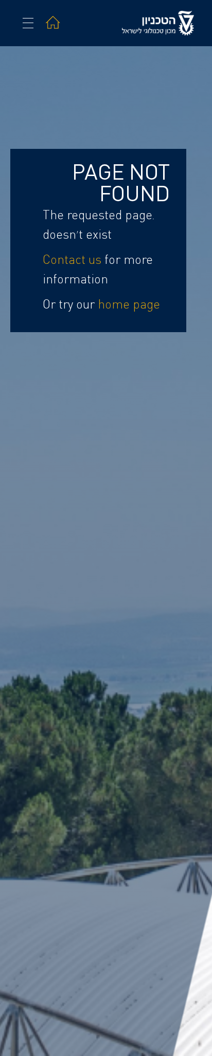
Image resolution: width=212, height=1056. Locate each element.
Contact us (72, 260)
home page (129, 305)
